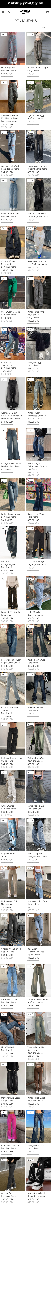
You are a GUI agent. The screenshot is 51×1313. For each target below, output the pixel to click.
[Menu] (3, 12)
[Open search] (9, 12)
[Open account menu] (41, 12)
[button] (45, 27)
